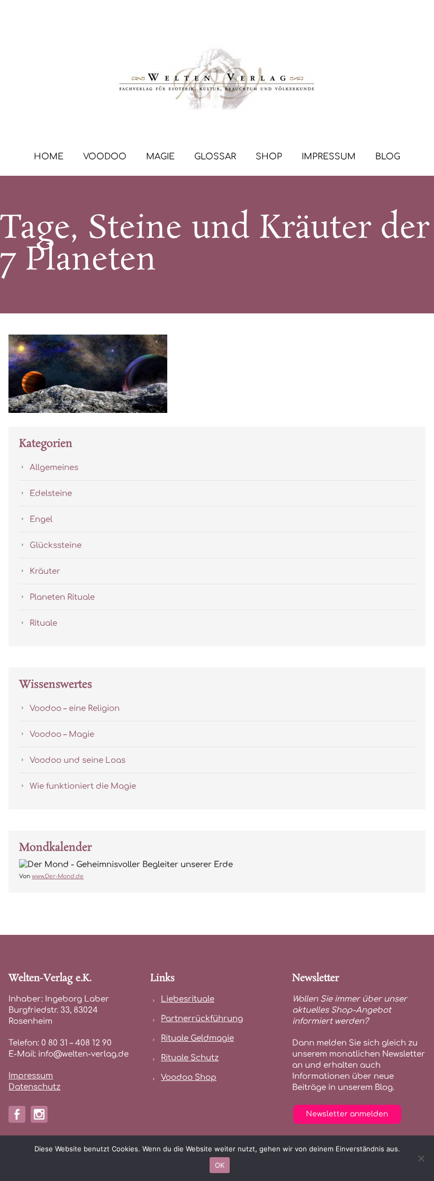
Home (49, 156)
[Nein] (420, 1158)
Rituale (43, 623)
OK (220, 1165)
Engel (41, 519)
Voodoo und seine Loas (77, 760)
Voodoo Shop (188, 1077)
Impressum (329, 156)
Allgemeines (54, 467)
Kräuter (45, 571)
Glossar (215, 156)
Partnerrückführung (202, 1018)
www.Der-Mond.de (58, 876)
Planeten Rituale (62, 597)
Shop (269, 156)
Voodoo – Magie (62, 734)
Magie (160, 156)
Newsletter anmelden (347, 1114)
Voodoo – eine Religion (75, 708)
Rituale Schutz (190, 1057)
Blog (387, 156)
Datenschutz (34, 1087)
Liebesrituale (187, 999)
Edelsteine (51, 493)
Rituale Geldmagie (197, 1038)
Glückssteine (56, 545)
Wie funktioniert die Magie (83, 786)
